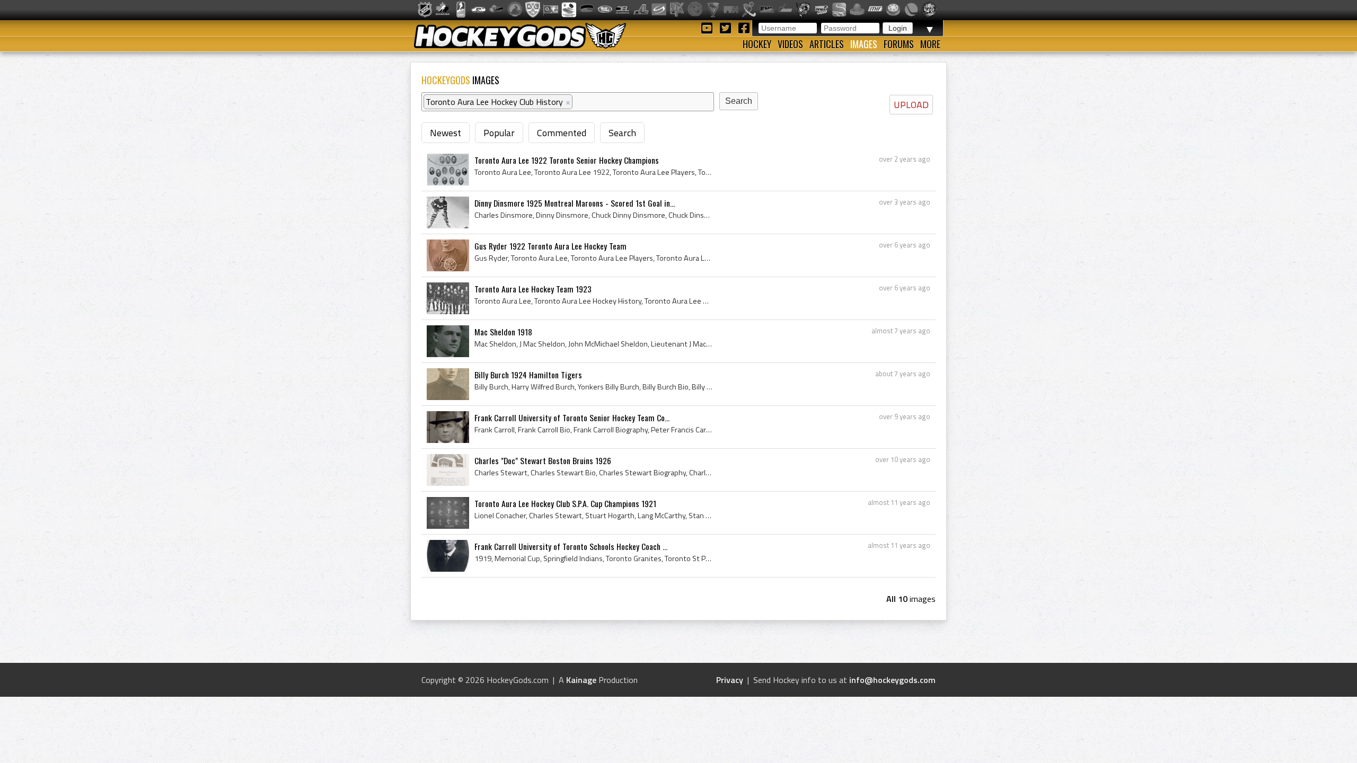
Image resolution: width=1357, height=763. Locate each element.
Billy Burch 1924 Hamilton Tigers (528, 374)
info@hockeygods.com (892, 679)
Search (622, 133)
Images (863, 44)
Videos (790, 44)
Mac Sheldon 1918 (503, 331)
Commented (561, 133)
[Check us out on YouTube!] (708, 27)
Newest (445, 133)
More (930, 44)
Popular (499, 133)
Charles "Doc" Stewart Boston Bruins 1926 (542, 460)
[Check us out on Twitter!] (727, 27)
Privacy (729, 679)
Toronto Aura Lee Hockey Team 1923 (533, 288)
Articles (826, 44)
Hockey (757, 44)
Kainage (581, 679)
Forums (899, 44)
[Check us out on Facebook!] (744, 27)
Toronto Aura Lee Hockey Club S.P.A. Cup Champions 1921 (565, 503)
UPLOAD (911, 104)
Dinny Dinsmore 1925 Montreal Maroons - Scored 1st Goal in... (574, 203)
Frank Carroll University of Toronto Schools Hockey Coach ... (570, 546)
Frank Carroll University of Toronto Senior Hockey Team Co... (571, 417)
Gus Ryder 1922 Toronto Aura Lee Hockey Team (550, 245)
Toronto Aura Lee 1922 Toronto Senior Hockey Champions (566, 160)
